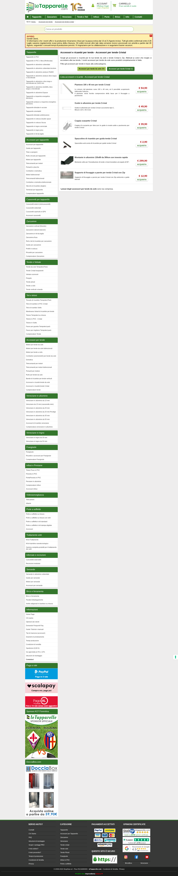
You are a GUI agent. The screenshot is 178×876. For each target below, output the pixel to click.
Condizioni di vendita (33, 644)
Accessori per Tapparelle (69, 834)
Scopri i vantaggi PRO (36, 845)
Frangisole (30, 452)
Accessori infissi (31, 489)
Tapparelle (47, 7)
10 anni (78, 7)
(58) (92, 69)
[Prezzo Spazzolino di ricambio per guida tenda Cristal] (66, 138)
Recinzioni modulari (33, 563)
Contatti (138, 17)
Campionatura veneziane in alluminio (39, 427)
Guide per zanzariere (33, 245)
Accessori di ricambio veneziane (37, 423)
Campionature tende (33, 390)
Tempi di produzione (36, 856)
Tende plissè (30, 282)
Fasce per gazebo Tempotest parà (38, 326)
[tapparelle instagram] (126, 856)
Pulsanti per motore (33, 371)
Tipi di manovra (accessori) (35, 633)
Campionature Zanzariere (35, 256)
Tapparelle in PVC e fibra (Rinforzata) (39, 61)
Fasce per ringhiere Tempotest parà (38, 330)
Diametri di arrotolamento (35, 637)
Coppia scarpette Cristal (86, 121)
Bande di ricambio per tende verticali (39, 378)
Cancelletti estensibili (33, 560)
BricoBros (128, 863)
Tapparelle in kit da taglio (35, 134)
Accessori (29, 529)
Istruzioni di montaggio (34, 656)
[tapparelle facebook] (136, 856)
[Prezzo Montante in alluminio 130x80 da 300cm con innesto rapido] (66, 157)
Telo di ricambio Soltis (34, 308)
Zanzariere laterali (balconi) (36, 230)
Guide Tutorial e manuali (35, 629)
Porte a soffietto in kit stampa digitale (39, 525)
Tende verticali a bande (34, 289)
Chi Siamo (32, 834)
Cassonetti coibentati (33, 208)
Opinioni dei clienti (32, 622)
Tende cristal (64, 845)
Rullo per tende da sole (34, 375)
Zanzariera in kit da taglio (35, 234)
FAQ (30, 837)
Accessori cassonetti (33, 215)
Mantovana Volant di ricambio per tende (40, 311)
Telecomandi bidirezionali (35, 178)
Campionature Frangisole (35, 459)
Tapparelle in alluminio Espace (37, 93)
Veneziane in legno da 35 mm (36, 437)
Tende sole (64, 849)
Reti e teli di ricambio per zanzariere (39, 241)
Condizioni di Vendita (36, 860)
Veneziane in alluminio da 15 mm (38, 400)
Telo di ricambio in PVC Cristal (37, 304)
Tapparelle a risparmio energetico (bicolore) (38, 97)
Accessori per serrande (34, 585)
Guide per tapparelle (33, 148)
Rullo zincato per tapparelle (36, 156)
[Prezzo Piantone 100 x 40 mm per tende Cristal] (66, 85)
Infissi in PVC (65, 860)
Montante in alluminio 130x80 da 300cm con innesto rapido (101, 157)
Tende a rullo (30, 286)
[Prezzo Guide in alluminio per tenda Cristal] (66, 103)
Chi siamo (29, 618)
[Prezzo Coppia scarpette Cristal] (66, 121)
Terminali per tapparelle (34, 190)
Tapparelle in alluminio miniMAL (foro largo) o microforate (39, 88)
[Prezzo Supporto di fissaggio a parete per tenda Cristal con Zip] (66, 172)
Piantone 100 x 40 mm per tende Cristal (92, 85)
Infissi (96, 17)
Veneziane (67, 17)
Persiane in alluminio (33, 481)
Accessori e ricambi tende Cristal (37, 386)
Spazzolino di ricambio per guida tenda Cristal (96, 138)
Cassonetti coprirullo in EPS (36, 212)
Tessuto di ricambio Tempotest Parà (38, 300)
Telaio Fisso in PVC (33, 470)
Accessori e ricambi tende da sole (38, 382)
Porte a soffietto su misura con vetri (38, 518)
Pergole (29, 278)
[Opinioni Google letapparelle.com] (136, 845)
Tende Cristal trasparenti (34, 271)
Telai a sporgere (32, 152)
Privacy (31, 864)
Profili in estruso (31, 249)
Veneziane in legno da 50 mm (36, 441)
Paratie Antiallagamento (34, 600)
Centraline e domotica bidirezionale (38, 182)
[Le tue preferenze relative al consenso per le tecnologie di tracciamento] (175, 657)
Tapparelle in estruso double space (38, 119)
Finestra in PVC (31, 474)
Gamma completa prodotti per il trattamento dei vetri (41, 548)
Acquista (141, 92)
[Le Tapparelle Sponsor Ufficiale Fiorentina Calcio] (41, 715)
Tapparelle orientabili (33, 111)
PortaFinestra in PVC (33, 478)
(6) (121, 69)
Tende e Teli (82, 17)
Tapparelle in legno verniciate (36, 126)
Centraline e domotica (34, 171)
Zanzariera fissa (31, 237)
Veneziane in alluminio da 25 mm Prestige (41, 412)
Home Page (30, 614)
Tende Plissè (64, 852)
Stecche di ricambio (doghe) (36, 186)
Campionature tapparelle (35, 193)
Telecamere (30, 500)
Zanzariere (52, 17)
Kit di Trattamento (32, 540)
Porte (107, 17)
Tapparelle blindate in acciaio (36, 107)
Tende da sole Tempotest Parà (37, 267)
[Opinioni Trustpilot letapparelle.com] (136, 837)
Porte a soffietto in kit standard (36, 521)
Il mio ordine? (33, 849)
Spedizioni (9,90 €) (32, 648)
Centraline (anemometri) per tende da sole (41, 356)
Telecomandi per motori (34, 163)
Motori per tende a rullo (34, 352)
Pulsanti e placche (32, 167)
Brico (117, 17)
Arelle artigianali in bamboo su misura (39, 604)
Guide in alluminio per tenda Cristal (91, 103)
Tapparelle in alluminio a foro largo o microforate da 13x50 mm (39, 82)
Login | (99, 8)
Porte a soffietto (65, 864)
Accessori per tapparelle (34, 144)
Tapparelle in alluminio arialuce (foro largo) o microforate (41, 77)
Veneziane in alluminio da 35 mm (38, 416)
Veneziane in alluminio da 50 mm (38, 419)
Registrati (105, 8)
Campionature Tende (33, 334)
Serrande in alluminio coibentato (37, 574)
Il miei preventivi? (35, 852)
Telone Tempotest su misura (36, 315)
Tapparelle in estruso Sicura (36, 123)
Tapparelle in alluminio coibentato (38, 64)
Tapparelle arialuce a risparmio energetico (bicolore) (41, 103)
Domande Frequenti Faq (34, 626)
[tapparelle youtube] (147, 856)
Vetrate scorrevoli (32, 274)
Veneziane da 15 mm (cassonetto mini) (40, 404)
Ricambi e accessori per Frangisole (38, 456)
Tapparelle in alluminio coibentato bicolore (41, 68)
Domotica (29, 360)
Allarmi (28, 503)
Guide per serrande (33, 578)
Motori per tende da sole (34, 345)
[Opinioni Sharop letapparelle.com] (136, 829)
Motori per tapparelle (33, 160)
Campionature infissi (33, 485)
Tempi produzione (32, 641)
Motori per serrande (33, 582)
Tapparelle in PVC (32, 57)
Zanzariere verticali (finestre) (36, 226)
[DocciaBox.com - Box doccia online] (41, 766)
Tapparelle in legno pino (34, 130)
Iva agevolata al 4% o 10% (35, 652)
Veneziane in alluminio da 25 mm (38, 408)
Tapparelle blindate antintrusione (37, 115)
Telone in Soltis (31, 323)
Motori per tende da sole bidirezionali (39, 348)
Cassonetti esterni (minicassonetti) (38, 204)
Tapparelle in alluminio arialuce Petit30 (40, 72)
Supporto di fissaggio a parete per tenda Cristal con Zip (100, 172)
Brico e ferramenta (32, 596)
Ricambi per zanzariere (34, 252)
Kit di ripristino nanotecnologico (37, 543)
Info (127, 17)
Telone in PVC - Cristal (34, 319)
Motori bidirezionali (33, 175)
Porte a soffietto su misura (35, 514)
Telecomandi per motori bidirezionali (39, 367)
